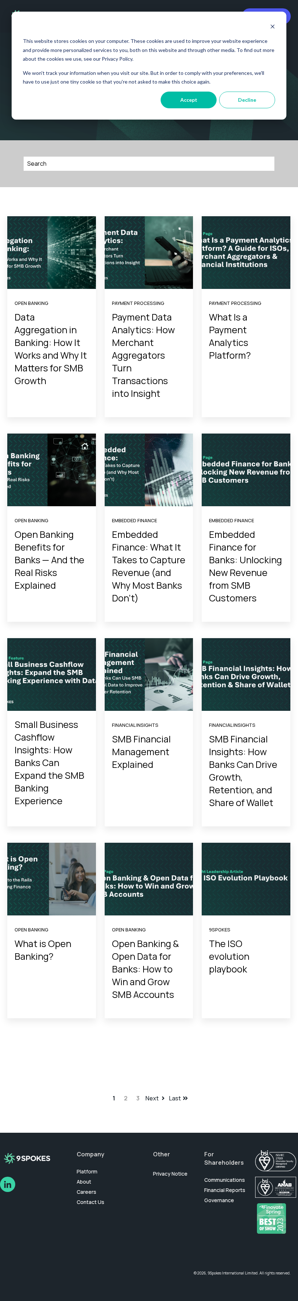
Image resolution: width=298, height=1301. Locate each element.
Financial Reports (224, 1190)
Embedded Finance (134, 520)
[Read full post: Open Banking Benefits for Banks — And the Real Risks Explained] (51, 470)
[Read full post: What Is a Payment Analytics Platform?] (246, 252)
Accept (188, 100)
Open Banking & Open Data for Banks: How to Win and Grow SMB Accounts (145, 969)
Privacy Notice (170, 1173)
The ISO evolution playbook (229, 956)
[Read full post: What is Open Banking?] (51, 879)
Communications (224, 1179)
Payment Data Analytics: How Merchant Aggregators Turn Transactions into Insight (143, 355)
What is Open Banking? (43, 950)
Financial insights (135, 725)
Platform (87, 1171)
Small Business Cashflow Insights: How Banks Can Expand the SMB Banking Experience (49, 762)
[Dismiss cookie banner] (272, 27)
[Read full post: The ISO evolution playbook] (246, 879)
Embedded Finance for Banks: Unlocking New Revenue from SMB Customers (245, 566)
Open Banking (31, 303)
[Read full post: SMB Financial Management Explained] (149, 674)
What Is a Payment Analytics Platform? (230, 336)
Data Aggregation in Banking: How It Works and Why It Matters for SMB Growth (51, 349)
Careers (86, 1191)
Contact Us (90, 1202)
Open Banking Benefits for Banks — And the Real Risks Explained (49, 560)
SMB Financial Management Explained (141, 752)
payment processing (138, 303)
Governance (219, 1200)
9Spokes (219, 929)
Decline (247, 100)
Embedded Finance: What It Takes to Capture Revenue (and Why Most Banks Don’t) (148, 566)
